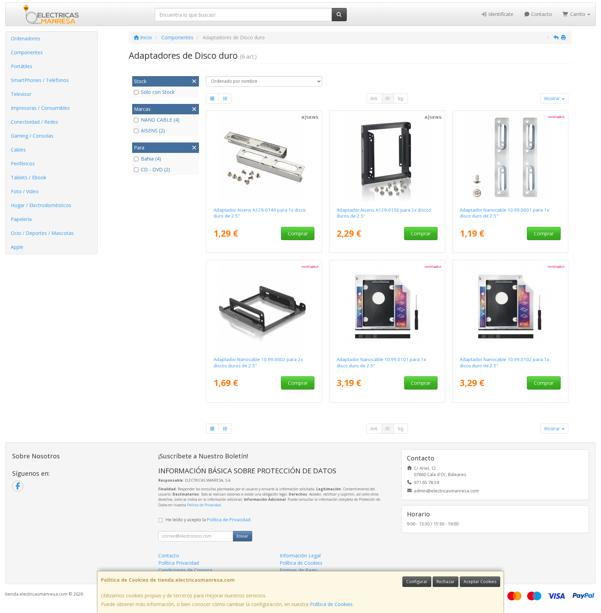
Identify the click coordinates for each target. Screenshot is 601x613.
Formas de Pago (298, 570)
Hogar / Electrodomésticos (41, 205)
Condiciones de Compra (185, 570)
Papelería (21, 219)
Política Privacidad (178, 562)
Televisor (21, 94)
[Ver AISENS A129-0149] (264, 157)
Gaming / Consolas (32, 135)
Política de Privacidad (204, 504)
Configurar (416, 582)
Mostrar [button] (552, 98)
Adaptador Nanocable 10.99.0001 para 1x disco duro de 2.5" (504, 213)
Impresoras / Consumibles (40, 108)
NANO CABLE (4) (160, 119)
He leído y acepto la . (208, 520)
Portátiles (21, 66)
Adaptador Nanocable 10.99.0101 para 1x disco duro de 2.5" (381, 362)
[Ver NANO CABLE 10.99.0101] (387, 306)
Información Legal (300, 555)
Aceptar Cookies (480, 582)
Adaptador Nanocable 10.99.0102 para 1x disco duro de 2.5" (504, 362)
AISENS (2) (153, 130)
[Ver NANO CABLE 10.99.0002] (264, 306)
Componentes (27, 52)
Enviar (242, 536)
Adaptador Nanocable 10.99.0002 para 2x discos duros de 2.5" (258, 362)
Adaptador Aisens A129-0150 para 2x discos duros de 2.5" (384, 213)
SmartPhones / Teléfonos (40, 80)
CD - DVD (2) (155, 169)
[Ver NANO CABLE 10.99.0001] (510, 157)
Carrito (578, 14)
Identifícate (500, 14)
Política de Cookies (331, 604)
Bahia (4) (151, 158)
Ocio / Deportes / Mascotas (42, 233)
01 (387, 98)
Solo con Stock (158, 92)
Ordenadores (25, 38)
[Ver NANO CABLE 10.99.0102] (510, 306)
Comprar (298, 233)
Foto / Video (25, 191)
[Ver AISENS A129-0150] (387, 157)
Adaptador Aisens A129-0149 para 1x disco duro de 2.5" (260, 213)
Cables (18, 149)
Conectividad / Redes (34, 121)
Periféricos (23, 163)
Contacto (541, 14)
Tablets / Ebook (28, 177)
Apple (17, 247)
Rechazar (445, 582)
